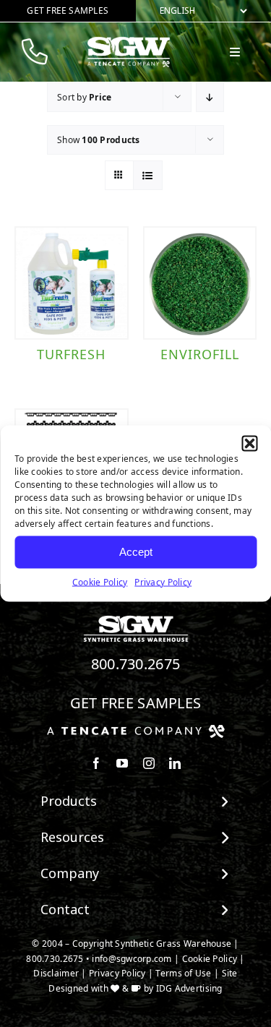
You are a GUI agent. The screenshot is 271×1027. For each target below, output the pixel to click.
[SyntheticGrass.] (128, 42)
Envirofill (199, 354)
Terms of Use (183, 973)
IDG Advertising (189, 988)
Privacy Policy (163, 581)
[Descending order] (210, 97)
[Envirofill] (200, 283)
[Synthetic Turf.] (136, 619)
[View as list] (148, 175)
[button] (249, 443)
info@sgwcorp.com (131, 959)
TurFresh (71, 354)
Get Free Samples (136, 703)
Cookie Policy (100, 581)
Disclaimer (56, 973)
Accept (135, 552)
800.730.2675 (136, 664)
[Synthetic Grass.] (136, 730)
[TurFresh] (71, 283)
